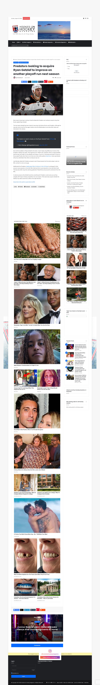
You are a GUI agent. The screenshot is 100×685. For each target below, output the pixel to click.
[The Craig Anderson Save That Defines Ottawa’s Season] (70, 363)
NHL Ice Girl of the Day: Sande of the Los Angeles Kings (76, 162)
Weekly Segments (48, 42)
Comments (37, 645)
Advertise (86, 682)
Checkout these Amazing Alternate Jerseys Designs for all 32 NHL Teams (80, 369)
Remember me (15, 673)
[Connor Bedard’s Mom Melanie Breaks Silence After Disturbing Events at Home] (70, 346)
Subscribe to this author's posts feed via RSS (24, 182)
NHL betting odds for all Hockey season (74, 407)
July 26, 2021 (43, 145)
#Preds (52, 139)
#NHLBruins (20, 141)
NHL (19, 42)
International (37, 42)
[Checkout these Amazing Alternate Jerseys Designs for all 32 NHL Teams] (70, 369)
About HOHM (60, 682)
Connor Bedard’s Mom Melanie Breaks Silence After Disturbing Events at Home (37, 628)
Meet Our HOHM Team (68, 682)
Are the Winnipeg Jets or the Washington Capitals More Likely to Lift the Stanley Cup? (76, 191)
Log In (23, 676)
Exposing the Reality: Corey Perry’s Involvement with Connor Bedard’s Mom (80, 355)
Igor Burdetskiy (19, 77)
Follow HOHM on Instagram (50, 657)
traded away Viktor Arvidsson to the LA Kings (37, 166)
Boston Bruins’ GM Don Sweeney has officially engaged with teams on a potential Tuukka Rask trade (80, 378)
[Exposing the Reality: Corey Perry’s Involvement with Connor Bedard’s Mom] (70, 354)
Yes (69, 66)
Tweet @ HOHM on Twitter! (45, 661)
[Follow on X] (22, 77)
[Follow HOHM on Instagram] (50, 651)
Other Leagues (27, 42)
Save (46, 80)
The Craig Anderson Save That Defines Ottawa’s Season (80, 362)
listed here (48, 156)
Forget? (33, 669)
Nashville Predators (24, 62)
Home (13, 42)
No (68, 68)
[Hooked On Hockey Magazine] (23, 29)
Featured (19, 59)
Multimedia (72, 42)
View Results (76, 72)
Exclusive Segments (61, 42)
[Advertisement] (50, 51)
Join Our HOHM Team (78, 682)
